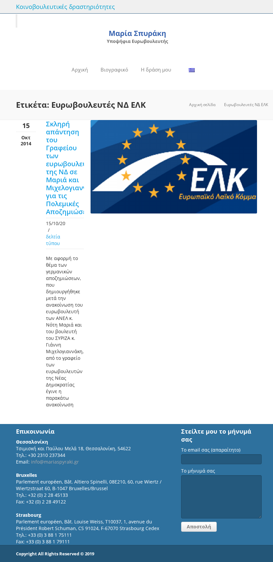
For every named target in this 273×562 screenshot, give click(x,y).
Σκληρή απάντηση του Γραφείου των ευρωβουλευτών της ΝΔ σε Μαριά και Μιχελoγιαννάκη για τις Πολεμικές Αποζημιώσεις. (72, 167)
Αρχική (80, 69)
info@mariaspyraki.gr (55, 462)
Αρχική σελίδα (202, 104)
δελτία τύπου (53, 239)
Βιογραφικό (114, 69)
